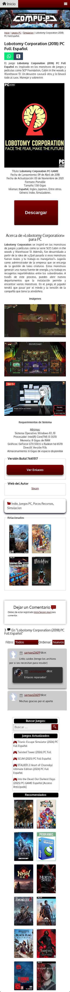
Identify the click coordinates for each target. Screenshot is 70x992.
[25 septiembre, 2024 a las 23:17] (21, 652)
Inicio (11, 3)
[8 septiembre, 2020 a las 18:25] (21, 695)
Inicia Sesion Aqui (42, 612)
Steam (35, 488)
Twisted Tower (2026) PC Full (34, 752)
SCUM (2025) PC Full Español (34, 758)
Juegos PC (16, 32)
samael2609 (32, 652)
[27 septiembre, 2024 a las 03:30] (26, 671)
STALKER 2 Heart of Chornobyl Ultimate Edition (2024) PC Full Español (33, 769)
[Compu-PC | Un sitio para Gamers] (35, 19)
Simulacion (28, 32)
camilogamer (37, 671)
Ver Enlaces (35, 470)
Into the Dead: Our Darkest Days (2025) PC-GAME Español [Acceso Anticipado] (34, 783)
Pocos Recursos (43, 503)
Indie (14, 503)
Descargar (36, 212)
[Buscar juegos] (54, 727)
